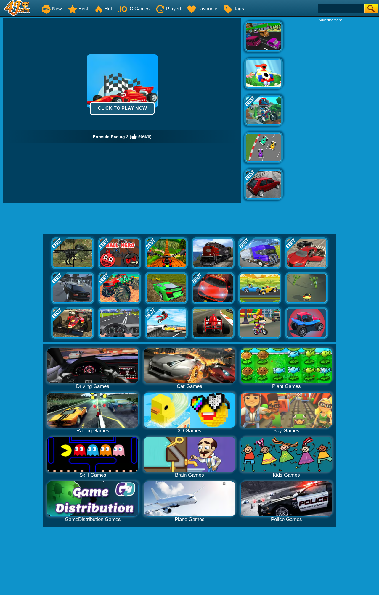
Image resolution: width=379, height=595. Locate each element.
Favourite (207, 8)
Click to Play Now (122, 108)
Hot (108, 8)
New (57, 8)
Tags (239, 8)
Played (173, 8)
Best (83, 8)
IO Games (139, 8)
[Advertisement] (330, 111)
